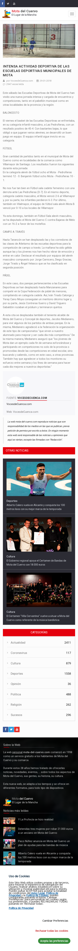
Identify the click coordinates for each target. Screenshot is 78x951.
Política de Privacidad (21, 908)
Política (16, 694)
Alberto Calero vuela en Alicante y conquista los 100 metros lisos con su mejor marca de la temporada (9, 858)
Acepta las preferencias (54, 941)
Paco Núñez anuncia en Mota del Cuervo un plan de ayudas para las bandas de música (9, 844)
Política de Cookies (37, 895)
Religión (16, 704)
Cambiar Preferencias (55, 920)
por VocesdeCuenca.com (19, 80)
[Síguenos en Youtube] (14, 3)
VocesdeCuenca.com (25, 411)
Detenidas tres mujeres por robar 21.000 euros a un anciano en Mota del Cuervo (9, 831)
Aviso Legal (38, 893)
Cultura (11, 556)
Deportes (12, 501)
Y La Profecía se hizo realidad (8, 821)
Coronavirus (19, 653)
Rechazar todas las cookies (51, 930)
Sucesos (16, 715)
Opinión (16, 684)
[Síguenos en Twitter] (8, 3)
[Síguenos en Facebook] (2, 3)
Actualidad (18, 642)
